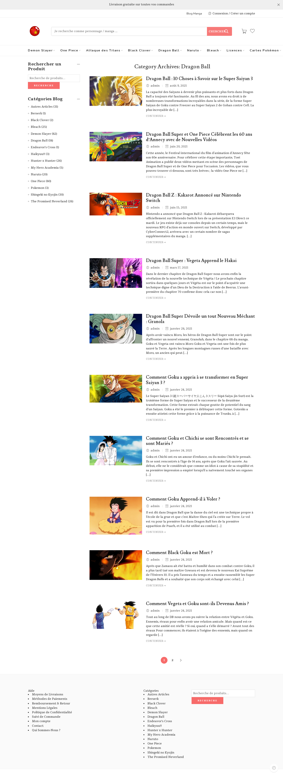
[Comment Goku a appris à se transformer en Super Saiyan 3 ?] (116, 389)
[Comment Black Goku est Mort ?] (116, 565)
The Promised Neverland (49, 201)
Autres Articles (42, 107)
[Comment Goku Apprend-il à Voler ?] (116, 516)
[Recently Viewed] (274, 768)
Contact (38, 726)
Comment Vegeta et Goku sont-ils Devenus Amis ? (197, 604)
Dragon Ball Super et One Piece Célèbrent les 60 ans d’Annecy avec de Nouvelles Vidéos (199, 137)
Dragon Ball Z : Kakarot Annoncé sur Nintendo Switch (193, 197)
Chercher (217, 31)
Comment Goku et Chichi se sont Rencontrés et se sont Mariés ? (197, 441)
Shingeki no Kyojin (44, 195)
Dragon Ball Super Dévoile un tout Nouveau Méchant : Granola (200, 319)
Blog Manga (194, 13)
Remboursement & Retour (51, 703)
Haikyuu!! (38, 154)
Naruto (193, 50)
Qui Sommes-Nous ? (46, 730)
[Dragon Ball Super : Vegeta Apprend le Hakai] (116, 273)
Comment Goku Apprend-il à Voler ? (183, 499)
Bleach (213, 50)
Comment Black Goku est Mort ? (179, 553)
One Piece (69, 50)
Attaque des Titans (103, 50)
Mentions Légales (44, 708)
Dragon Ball (169, 50)
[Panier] (244, 31)
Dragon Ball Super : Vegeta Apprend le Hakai (191, 261)
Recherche (44, 85)
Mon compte (41, 721)
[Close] (278, 4)
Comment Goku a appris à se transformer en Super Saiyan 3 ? (197, 380)
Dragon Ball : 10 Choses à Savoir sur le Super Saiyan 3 (199, 79)
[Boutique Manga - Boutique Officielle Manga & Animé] (35, 31)
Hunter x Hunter (43, 161)
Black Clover (139, 50)
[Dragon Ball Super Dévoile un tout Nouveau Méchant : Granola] (116, 328)
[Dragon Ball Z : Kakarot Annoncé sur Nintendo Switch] (116, 204)
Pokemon (37, 188)
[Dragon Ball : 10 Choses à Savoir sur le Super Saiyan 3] (116, 91)
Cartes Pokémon (264, 50)
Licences (234, 50)
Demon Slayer (40, 50)
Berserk (36, 113)
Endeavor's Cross (43, 147)
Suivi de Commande (46, 717)
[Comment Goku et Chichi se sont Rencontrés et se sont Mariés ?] (116, 451)
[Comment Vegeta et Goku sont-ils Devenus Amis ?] (116, 615)
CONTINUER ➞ (156, 116)
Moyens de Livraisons (47, 694)
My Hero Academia (45, 168)
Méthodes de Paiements (49, 699)
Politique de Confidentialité (52, 712)
